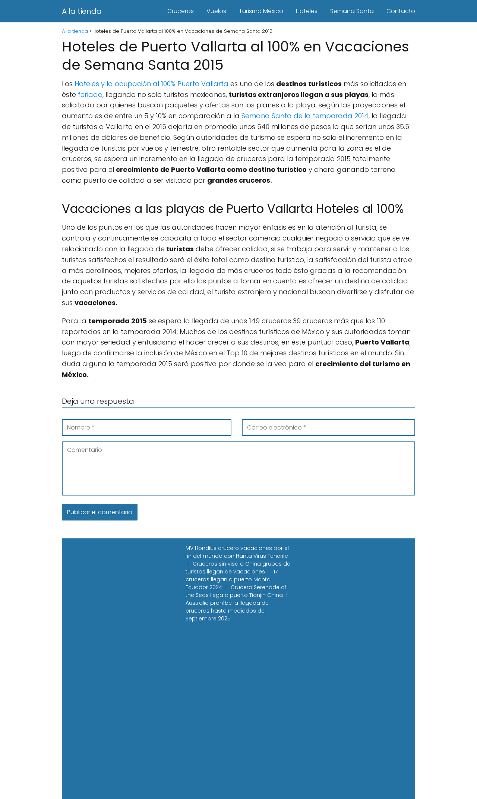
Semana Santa (352, 11)
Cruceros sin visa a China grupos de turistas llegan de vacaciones (238, 567)
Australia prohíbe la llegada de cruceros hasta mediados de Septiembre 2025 (227, 610)
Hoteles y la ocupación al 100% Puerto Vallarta (151, 83)
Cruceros (180, 11)
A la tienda (82, 11)
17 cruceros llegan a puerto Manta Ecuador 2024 (232, 579)
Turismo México (261, 11)
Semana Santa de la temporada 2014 (305, 115)
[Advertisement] (105, 578)
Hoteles (307, 11)
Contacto (400, 11)
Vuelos (216, 11)
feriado (90, 94)
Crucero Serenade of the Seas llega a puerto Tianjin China (236, 591)
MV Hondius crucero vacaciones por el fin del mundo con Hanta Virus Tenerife (237, 552)
